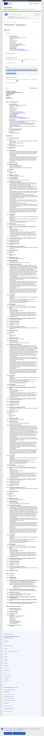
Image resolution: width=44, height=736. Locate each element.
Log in (32, 3)
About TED (6, 665)
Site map (5, 667)
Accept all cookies (8, 733)
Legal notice (6, 656)
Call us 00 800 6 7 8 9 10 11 (9, 694)
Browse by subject (25, 17)
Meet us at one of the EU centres (9, 700)
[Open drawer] (5, 30)
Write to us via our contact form (9, 698)
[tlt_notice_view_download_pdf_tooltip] (6, 70)
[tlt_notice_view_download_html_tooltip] (17, 81)
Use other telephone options (9, 696)
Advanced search (11, 17)
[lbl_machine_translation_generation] (16, 77)
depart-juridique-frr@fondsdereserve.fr (18, 44)
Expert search (18, 17)
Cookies (5, 658)
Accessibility (6, 660)
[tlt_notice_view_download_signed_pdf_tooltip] (22, 61)
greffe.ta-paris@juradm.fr (16, 621)
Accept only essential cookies (19, 733)
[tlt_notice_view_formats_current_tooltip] (36, 88)
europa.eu (13, 689)
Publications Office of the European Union (12, 636)
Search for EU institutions (8, 705)
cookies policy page (21, 728)
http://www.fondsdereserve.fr (19, 49)
